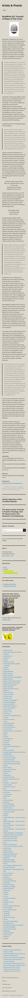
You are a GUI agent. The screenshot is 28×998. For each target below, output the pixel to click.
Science (6, 896)
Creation (6, 717)
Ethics (5, 748)
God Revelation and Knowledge (12, 763)
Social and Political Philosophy (12, 906)
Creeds (5, 721)
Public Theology (8, 879)
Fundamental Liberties (10, 758)
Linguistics (6, 802)
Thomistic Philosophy (9, 927)
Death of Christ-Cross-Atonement (13, 731)
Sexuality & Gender (9, 902)
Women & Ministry (9, 932)
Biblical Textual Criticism (10, 685)
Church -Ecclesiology (9, 708)
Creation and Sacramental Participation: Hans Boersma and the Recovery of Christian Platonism (14, 959)
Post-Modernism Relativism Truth (13, 865)
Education (6, 742)
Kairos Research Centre (10, 586)
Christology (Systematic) (10, 706)
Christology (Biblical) (9, 704)
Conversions (7, 713)
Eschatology (7, 744)
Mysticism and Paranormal (11, 836)
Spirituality (7, 913)
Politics (5, 863)
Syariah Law (7, 915)
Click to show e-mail (7, 555)
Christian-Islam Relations (11, 700)
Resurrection (7, 890)
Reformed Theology (9, 884)
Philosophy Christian (9, 859)
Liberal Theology (8, 800)
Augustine (6, 669)
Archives (6, 569)
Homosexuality (8, 784)
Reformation (7, 883)
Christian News (8, 698)
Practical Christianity (9, 867)
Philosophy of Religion (10, 861)
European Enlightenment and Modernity (15, 752)
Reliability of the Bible (9, 886)
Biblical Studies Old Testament (12, 683)
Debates (6, 733)
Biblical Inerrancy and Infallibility (13, 677)
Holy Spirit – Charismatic (10, 783)
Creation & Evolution (9, 719)
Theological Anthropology (11, 921)
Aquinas (6, 660)
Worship (6, 938)
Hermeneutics (7, 775)
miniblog (6, 813)
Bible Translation (8, 673)
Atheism (6, 667)
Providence (7, 877)
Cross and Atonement (12, 488)
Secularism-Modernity (10, 898)
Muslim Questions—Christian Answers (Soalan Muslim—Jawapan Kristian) (12, 629)
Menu (4, 10)
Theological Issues (8, 923)
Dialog (5, 735)
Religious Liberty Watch (10, 584)
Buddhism (4, 488)
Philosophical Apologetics (10, 854)
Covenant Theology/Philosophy (12, 715)
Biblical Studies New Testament (12, 681)
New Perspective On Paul (10, 838)
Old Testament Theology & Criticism (13, 846)
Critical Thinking (8, 725)
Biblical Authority (8, 675)
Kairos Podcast (7, 794)
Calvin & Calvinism (9, 692)
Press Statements (8, 873)
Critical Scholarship (9, 723)
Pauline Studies (8, 850)
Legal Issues (7, 796)
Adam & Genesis (8, 650)
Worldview (6, 936)
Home (5, 567)
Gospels (6, 765)
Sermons (6, 900)
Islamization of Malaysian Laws (12, 790)
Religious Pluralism (9, 888)
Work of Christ (7, 934)
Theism (6, 919)
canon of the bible (8, 694)
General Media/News (9, 760)
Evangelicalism (8, 754)
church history (7, 710)
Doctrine (6, 736)
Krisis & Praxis (12, 5)
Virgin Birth (7, 931)
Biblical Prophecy (8, 679)
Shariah (6, 904)
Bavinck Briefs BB (8, 671)
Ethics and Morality (9, 750)
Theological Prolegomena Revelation (13, 925)
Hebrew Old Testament (10, 769)
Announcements (8, 656)
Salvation (6, 894)
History (6, 781)
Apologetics (20, 486)
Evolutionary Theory (9, 756)
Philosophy (7, 858)
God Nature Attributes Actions (12, 761)
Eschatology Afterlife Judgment (12, 746)
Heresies (6, 773)
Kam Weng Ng (7, 486)
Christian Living (8, 696)
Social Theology (8, 907)
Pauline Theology (8, 852)
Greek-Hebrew (8, 767)
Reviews (6, 892)
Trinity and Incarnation (10, 929)
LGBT (5, 798)
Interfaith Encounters (15, 489)
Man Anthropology (9, 804)
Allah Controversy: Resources (10, 977)
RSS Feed (4, 538)
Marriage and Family (9, 806)
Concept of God (8, 711)
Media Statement (8, 808)
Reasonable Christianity (10, 881)
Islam (5, 788)
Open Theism (7, 848)
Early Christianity (8, 738)
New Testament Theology (10, 840)
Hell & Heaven (7, 771)
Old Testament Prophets (10, 844)
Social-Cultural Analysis (10, 909)
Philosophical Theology (10, 856)
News (5, 842)
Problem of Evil (8, 875)
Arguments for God (9, 661)
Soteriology (7, 911)
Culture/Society (8, 729)
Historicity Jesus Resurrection (12, 779)
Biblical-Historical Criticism (11, 688)
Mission (6, 815)
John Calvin (7, 792)
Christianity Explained (10, 702)
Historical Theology (9, 777)
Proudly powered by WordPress (16, 995)
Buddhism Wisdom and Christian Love (12, 483)
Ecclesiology (7, 740)
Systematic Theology (9, 917)
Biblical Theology (8, 686)
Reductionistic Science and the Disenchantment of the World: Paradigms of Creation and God (12, 969)
